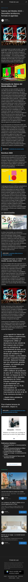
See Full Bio (13, 436)
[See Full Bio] (17, 436)
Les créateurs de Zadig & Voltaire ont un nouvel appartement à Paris (13, 503)
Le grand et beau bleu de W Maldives (13, 451)
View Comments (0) (13, 464)
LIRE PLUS (22, 498)
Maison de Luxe (4, 7)
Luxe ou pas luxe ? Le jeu (12, 576)
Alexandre (6, 19)
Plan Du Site (20, 576)
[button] (2, 1)
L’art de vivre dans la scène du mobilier (12, 491)
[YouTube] (14, 438)
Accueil (5, 576)
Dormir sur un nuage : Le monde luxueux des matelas (13, 535)
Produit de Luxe (14, 2)
